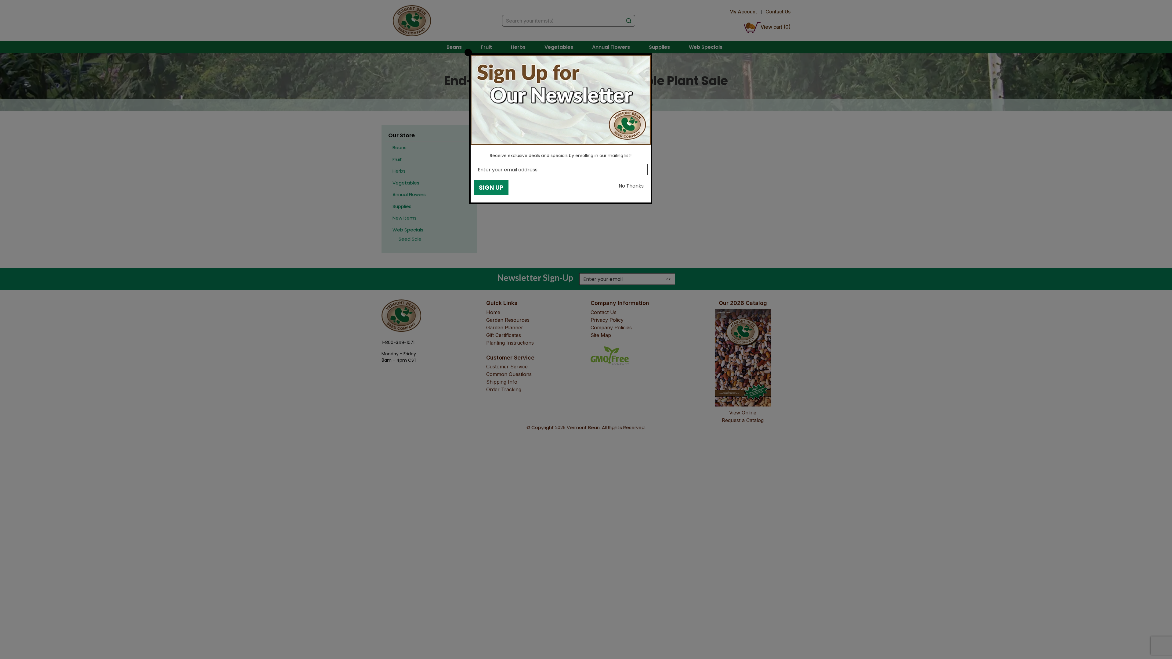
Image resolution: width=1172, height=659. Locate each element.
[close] (468, 52)
